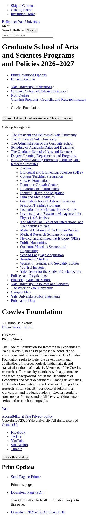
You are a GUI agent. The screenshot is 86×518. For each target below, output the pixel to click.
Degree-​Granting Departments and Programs (43, 156)
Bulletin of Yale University (21, 22)
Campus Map (21, 292)
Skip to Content (22, 6)
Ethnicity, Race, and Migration (42, 193)
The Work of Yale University (32, 288)
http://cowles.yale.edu (17, 327)
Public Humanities (33, 243)
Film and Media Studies (37, 197)
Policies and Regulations (29, 276)
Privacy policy (42, 416)
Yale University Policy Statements (35, 296)
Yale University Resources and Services (40, 284)
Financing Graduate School (31, 280)
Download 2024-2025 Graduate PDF (38, 512)
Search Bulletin (13, 30)
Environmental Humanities (39, 189)
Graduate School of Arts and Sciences (38, 91)
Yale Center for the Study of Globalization (50, 271)
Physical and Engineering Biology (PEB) (50, 238)
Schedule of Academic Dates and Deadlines (42, 147)
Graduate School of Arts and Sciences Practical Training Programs (47, 203)
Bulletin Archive (23, 79)
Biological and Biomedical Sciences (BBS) (51, 172)
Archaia (26, 168)
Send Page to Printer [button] (26, 477)
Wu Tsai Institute (32, 267)
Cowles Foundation (34, 180)
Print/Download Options (29, 75)
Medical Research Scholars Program (46, 234)
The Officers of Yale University (33, 139)
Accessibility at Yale (16, 416)
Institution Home (23, 14)
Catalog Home (21, 10)
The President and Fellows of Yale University (44, 135)
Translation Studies (34, 259)
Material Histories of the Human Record (49, 230)
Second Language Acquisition (42, 255)
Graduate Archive (38, 118)
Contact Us (10, 425)
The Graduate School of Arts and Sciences (41, 152)
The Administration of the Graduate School (42, 143)
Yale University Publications (31, 87)
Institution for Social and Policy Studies (48, 209)
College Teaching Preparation (41, 176)
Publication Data (23, 300)
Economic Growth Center (39, 185)
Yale (5, 408)
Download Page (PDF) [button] (27, 492)
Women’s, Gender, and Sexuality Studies (49, 263)
